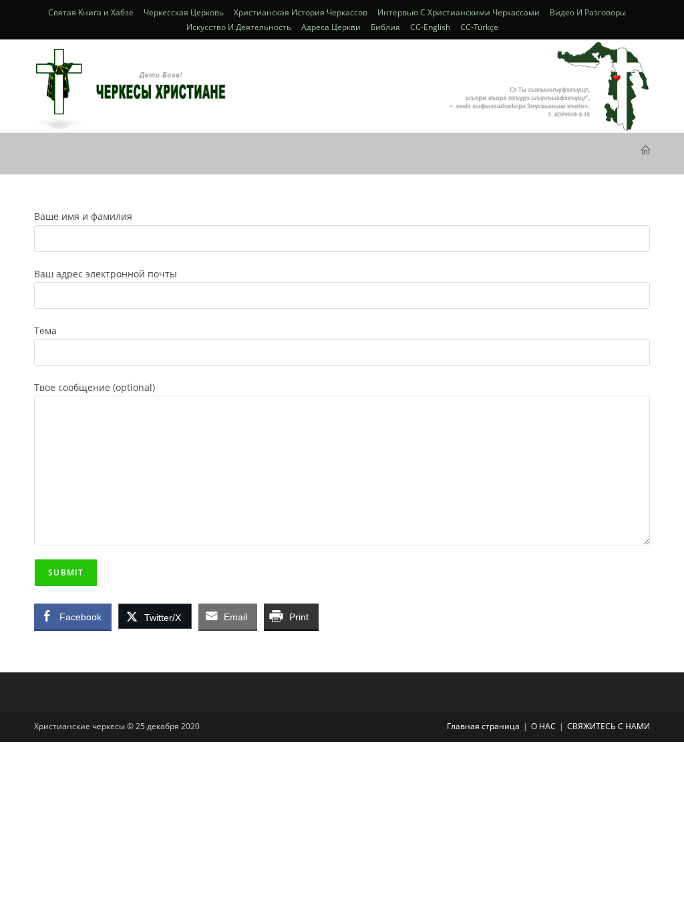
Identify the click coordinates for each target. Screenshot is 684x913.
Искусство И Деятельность (238, 27)
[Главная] (645, 150)
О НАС (543, 726)
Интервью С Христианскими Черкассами (458, 12)
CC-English (430, 27)
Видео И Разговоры (588, 12)
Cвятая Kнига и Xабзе (91, 12)
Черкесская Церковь (184, 12)
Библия (385, 27)
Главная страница (483, 726)
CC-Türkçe (479, 27)
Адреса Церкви (331, 27)
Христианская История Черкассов (300, 12)
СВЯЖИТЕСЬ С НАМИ (608, 726)
